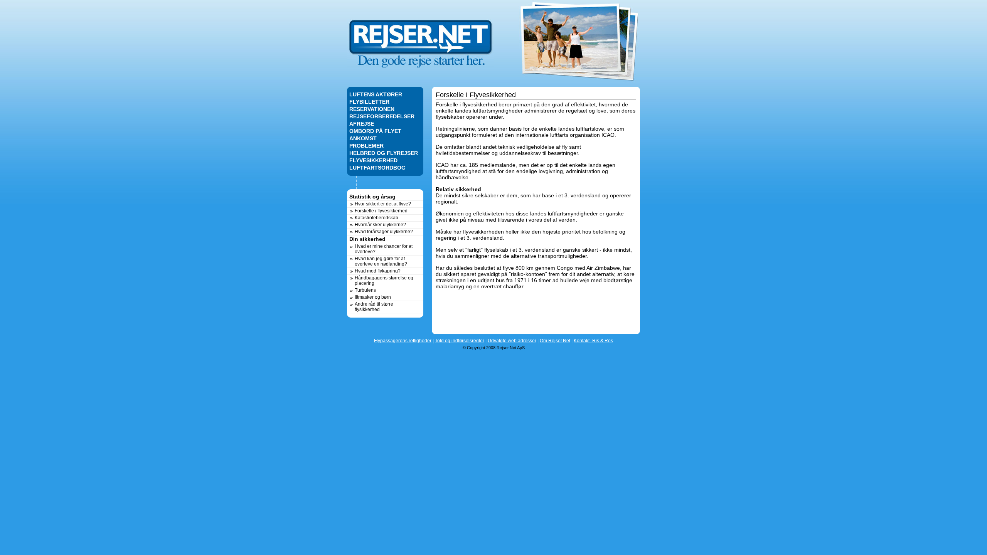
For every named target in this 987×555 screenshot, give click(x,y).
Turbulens (365, 290)
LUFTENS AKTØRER (375, 94)
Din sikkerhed (367, 239)
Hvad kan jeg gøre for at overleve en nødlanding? (381, 261)
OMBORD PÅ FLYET (375, 131)
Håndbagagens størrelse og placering (384, 280)
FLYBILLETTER (369, 102)
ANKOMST (363, 138)
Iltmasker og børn (373, 297)
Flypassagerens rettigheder (402, 340)
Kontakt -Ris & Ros (593, 340)
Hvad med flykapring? (378, 271)
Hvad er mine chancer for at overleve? (384, 249)
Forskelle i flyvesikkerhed (381, 211)
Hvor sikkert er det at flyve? (383, 204)
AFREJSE (361, 124)
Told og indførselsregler (459, 340)
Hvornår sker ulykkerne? (380, 224)
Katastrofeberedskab (376, 217)
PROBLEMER (366, 146)
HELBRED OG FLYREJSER (383, 153)
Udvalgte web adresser (512, 340)
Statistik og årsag (372, 196)
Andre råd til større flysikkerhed (374, 306)
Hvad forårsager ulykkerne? (384, 231)
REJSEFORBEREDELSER (381, 116)
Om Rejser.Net (555, 340)
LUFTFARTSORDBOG (377, 168)
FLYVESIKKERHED (373, 160)
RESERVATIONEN (371, 109)
